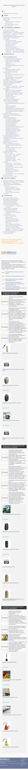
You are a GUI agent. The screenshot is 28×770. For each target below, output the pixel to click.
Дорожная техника (10, 45)
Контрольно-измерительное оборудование (13, 81)
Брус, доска (8, 73)
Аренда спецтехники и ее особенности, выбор (15, 635)
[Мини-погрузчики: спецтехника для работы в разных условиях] (4, 646)
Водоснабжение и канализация (11, 200)
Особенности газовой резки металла (15, 276)
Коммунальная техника (11, 46)
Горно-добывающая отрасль (10, 57)
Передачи (8, 86)
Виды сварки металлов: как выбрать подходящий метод (14, 280)
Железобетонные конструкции (12, 220)
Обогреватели (19, 205)
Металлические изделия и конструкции (14, 92)
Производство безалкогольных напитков (15, 126)
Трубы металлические (10, 150)
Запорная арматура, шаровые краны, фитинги (14, 145)
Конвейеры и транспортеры (10, 79)
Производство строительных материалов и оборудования (13, 139)
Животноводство (19, 180)
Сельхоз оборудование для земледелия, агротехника (13, 185)
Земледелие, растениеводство (10, 181)
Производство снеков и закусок (13, 129)
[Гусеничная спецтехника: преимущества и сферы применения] (4, 617)
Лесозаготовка (9, 76)
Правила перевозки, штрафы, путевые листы (14, 36)
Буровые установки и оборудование (14, 59)
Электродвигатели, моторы (12, 70)
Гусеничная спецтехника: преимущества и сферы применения (15, 612)
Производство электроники (12, 169)
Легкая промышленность (9, 83)
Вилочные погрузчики (10, 44)
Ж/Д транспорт (7, 33)
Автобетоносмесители (11, 40)
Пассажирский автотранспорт (10, 35)
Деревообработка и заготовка (11, 72)
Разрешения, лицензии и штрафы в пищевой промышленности (13, 131)
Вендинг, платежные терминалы (13, 21)
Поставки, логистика (17, 17)
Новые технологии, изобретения (11, 113)
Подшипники (14, 86)
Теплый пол (8, 207)
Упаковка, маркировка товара (10, 151)
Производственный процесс (10, 137)
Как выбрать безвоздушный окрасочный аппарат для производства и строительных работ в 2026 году (16, 452)
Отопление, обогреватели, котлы (11, 204)
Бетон (7, 216)
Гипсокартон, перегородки (12, 218)
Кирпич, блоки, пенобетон (11, 221)
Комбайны (21, 181)
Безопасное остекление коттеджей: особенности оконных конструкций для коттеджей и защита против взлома (18, 468)
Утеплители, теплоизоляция (12, 226)
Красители (19, 154)
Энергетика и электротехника (10, 176)
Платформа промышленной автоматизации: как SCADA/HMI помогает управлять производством (15, 288)
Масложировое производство (12, 121)
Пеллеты (18, 78)
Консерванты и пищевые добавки (13, 120)
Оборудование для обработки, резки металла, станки (14, 95)
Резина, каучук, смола (10, 159)
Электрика (6, 162)
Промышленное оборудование (10, 141)
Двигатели (6, 68)
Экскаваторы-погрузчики (18, 52)
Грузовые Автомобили (19, 32)
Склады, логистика (8, 142)
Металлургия (7, 89)
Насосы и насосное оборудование (11, 99)
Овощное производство (11, 125)
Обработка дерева (10, 78)
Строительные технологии (10, 231)
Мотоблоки (8, 189)
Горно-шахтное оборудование (12, 60)
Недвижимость (7, 17)
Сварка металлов (9, 98)
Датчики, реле (17, 163)
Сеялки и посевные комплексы (12, 192)
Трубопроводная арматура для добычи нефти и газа (14, 111)
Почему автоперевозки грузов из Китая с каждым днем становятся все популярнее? (17, 627)
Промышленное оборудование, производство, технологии (11, 293)
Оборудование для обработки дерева (14, 77)
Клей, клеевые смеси (10, 154)
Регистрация (23, 758)
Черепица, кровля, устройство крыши (14, 230)
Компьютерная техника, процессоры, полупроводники (14, 165)
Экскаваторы (8, 52)
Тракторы (6, 193)
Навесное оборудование (17, 33)
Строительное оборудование (10, 209)
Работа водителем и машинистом (11, 37)
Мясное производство (11, 124)
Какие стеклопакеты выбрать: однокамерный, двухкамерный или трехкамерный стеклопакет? (17, 494)
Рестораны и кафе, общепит (12, 24)
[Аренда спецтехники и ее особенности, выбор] (4, 637)
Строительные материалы (9, 215)
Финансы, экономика (8, 25)
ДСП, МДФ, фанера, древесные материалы (15, 74)
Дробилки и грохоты (10, 64)
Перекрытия (8, 222)
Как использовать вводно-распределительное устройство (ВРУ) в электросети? (17, 335)
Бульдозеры (15, 43)
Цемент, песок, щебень (18, 229)
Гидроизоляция (9, 217)
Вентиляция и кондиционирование (11, 199)
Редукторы (21, 86)
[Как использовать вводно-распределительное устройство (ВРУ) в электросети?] (4, 338)
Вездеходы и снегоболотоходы (11, 31)
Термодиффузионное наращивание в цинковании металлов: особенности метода (17, 323)
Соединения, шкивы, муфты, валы (13, 87)
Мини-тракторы (7, 183)
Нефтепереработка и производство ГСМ (15, 108)
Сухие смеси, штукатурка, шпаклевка (14, 225)
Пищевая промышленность (10, 117)
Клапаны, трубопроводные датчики (13, 147)
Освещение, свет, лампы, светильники (14, 167)
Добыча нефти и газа (10, 107)
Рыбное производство (11, 133)
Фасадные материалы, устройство (13, 228)
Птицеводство (16, 183)
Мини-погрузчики (20, 49)
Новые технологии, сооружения (11, 203)
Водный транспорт (8, 32)
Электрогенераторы (8, 175)
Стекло (19, 159)
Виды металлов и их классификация (14, 90)
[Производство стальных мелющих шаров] (3, 272)
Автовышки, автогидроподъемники (13, 41)
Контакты (23, 762)
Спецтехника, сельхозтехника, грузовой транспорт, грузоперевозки (13, 607)
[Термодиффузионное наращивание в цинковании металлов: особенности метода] (4, 327)
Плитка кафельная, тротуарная (13, 224)
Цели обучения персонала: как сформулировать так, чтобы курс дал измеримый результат (14, 284)
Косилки (18, 188)
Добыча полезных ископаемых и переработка (13, 62)
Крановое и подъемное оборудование (12, 82)
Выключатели (9, 163)
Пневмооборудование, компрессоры (12, 135)
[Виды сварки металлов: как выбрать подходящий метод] (3, 279)
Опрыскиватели (16, 189)
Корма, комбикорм (10, 188)
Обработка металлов (10, 96)
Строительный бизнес (9, 233)
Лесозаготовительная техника (12, 48)
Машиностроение (8, 85)
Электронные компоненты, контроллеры (15, 173)
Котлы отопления (10, 205)
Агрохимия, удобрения (9, 180)
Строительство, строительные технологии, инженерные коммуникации (13, 446)
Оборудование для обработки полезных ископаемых (15, 66)
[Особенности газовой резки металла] (3, 276)
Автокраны (8, 43)
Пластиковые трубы (10, 149)
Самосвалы (8, 50)
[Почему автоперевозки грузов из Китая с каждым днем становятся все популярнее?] (4, 629)
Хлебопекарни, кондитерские (12, 134)
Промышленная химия (10, 158)
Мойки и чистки (9, 23)
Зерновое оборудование (11, 187)
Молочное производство (11, 122)
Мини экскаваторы (10, 49)
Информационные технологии (10, 13)
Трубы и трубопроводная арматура (12, 143)
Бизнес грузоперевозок (9, 29)
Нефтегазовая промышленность (11, 100)
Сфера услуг (6, 20)
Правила (22, 760)
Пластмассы (16, 155)
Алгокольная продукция (11, 119)
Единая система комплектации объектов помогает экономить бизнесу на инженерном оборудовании (13, 262)
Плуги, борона (9, 191)
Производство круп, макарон (12, 128)
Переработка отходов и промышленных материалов (13, 115)
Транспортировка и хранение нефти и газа (15, 109)
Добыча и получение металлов (13, 91)
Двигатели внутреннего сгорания (13, 69)
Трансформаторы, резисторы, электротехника (12, 171)
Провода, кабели (9, 168)
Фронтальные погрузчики (18, 50)
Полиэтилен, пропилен (11, 156)
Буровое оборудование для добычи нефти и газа (15, 104)
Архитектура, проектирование (10, 198)
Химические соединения (11, 160)
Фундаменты (8, 229)
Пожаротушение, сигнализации (11, 208)
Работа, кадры (7, 19)
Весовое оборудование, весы (10, 56)
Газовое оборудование (11, 106)
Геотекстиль (13, 216)
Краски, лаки (8, 155)
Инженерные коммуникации (10, 201)
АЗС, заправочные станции (12, 102)
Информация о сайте (24, 764)
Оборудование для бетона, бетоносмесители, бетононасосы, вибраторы (13, 212)
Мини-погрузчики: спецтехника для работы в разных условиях (18, 642)
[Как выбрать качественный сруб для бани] (4, 485)
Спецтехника (6, 39)
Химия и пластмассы (8, 152)
